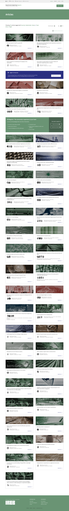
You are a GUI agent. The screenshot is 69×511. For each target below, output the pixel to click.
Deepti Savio (14, 92)
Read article (29, 48)
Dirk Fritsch (50, 111)
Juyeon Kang (51, 199)
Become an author (44, 504)
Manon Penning (45, 409)
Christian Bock (45, 46)
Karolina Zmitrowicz (15, 410)
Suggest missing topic (56, 75)
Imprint (31, 508)
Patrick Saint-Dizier (51, 182)
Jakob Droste (51, 279)
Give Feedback (43, 501)
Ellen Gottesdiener (45, 92)
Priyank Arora (14, 447)
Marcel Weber (22, 256)
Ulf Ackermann (46, 111)
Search (62, 1)
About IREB (31, 501)
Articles (51, 1)
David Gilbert (16, 219)
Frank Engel (59, 220)
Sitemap (27, 508)
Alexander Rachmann (50, 220)
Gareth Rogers (15, 336)
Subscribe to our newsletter (55, 127)
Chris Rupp (15, 298)
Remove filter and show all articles (58, 30)
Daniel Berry (57, 237)
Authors (59, 1)
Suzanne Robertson (17, 182)
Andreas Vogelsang (58, 316)
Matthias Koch (51, 164)
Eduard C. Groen (46, 164)
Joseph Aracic (44, 390)
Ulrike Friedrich (20, 298)
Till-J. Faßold (14, 484)
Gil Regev (18, 111)
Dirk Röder (19, 219)
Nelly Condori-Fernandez (56, 258)
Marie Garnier (46, 182)
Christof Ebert (14, 64)
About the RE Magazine (33, 502)
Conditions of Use (39, 508)
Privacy (34, 508)
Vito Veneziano (27, 201)
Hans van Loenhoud (45, 371)
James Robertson (22, 182)
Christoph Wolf (45, 64)
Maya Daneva (47, 258)
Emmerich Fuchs (20, 164)
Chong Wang (51, 258)
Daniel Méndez (49, 316)
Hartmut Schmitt (55, 279)
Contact (31, 504)
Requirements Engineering (13, 5)
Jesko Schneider (55, 220)
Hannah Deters (47, 279)
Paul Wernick (22, 201)
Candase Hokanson (20, 237)
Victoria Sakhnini (52, 237)
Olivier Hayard (26, 111)
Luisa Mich (48, 237)
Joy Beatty (15, 237)
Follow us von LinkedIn (56, 124)
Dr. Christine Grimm (17, 277)
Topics (60, 5)
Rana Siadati (18, 201)
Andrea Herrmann (16, 256)
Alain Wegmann (22, 111)
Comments (55, 1)
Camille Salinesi (15, 45)
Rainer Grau (44, 446)
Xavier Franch (53, 316)
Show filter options (50, 25)
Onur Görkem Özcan (23, 277)
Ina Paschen (16, 164)
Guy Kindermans (45, 353)
